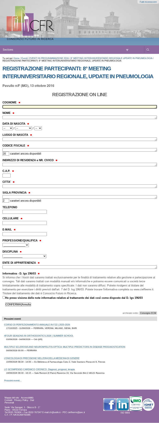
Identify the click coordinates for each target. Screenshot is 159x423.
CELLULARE (10, 218)
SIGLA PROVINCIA (14, 192)
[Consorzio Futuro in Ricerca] (44, 22)
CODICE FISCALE (14, 145)
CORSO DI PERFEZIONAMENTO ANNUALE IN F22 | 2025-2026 (37, 324)
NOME (6, 113)
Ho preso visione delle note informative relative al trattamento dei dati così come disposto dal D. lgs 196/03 (74, 297)
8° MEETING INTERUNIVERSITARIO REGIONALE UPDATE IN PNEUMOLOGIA (111, 58)
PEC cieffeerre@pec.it (74, 412)
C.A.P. (6, 171)
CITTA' (7, 181)
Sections (8, 49)
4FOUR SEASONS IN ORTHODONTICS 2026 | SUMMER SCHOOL (38, 335)
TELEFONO (9, 207)
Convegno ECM (148, 313)
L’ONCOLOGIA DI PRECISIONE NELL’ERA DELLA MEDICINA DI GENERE (42, 358)
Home (16, 58)
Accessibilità (27, 397)
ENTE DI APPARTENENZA (19, 262)
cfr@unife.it (54, 412)
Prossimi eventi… (13, 380)
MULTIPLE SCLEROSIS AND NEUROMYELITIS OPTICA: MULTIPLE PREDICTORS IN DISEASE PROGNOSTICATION (64, 347)
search (148, 49)
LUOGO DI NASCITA (15, 134)
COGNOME (9, 102)
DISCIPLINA (10, 251)
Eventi (24, 58)
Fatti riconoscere (148, 2)
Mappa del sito (12, 397)
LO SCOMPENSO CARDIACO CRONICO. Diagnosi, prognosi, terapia (39, 369)
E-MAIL (7, 229)
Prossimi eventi (12, 319)
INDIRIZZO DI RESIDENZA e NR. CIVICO (28, 160)
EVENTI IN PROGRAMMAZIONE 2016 (49, 58)
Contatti (8, 400)
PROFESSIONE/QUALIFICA (20, 240)
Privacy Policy (21, 400)
